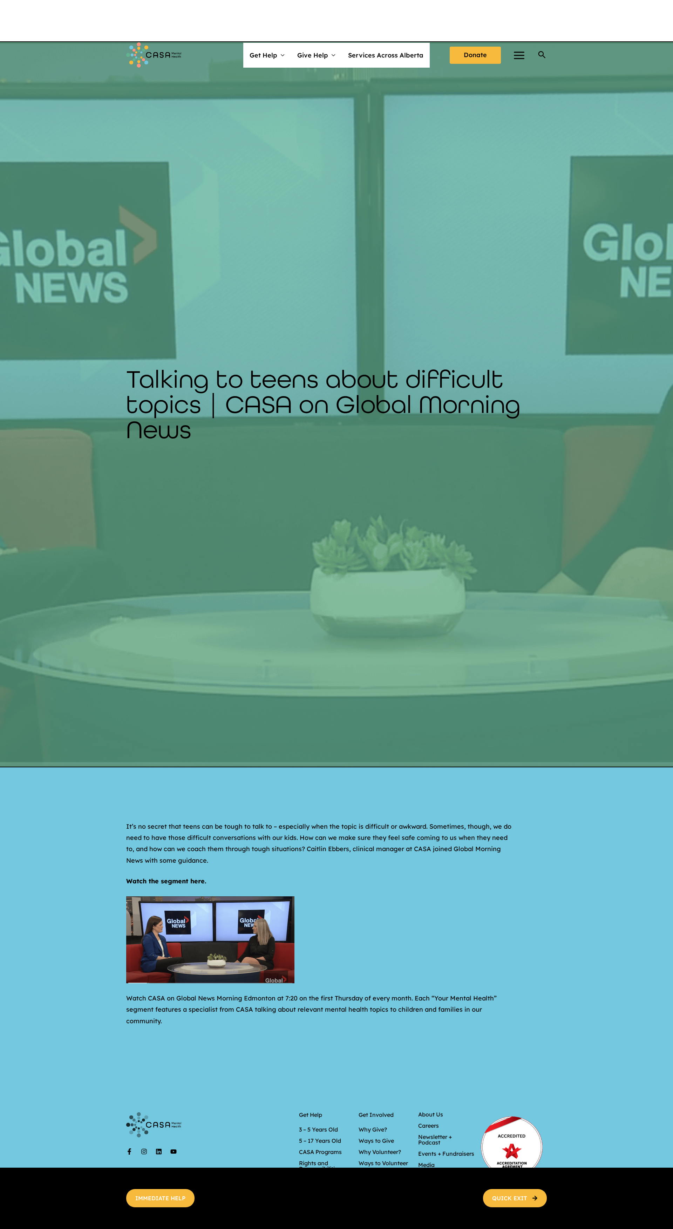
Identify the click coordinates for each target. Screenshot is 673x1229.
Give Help (312, 55)
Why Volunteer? (380, 1151)
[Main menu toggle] (519, 55)
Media (426, 1164)
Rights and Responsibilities (320, 1166)
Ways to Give (376, 1140)
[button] (475, 55)
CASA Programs (320, 1151)
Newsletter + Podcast (435, 1139)
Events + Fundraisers (446, 1153)
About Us (430, 1114)
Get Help (263, 55)
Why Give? (373, 1129)
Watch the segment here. (166, 881)
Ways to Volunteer (383, 1163)
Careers (428, 1125)
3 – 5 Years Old (318, 1129)
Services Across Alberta (385, 55)
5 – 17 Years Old (320, 1140)
